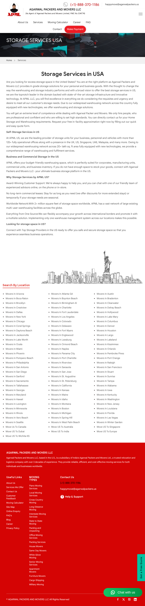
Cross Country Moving (36, 501)
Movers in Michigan (61, 413)
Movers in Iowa (104, 390)
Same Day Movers (37, 550)
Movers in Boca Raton (17, 298)
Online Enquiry (13, 511)
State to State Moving (35, 522)
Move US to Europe (107, 431)
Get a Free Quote (141, 567)
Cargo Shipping (36, 580)
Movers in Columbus (107, 321)
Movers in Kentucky (107, 394)
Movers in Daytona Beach (19, 330)
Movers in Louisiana (107, 408)
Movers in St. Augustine (63, 376)
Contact (57, 29)
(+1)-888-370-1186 (84, 4)
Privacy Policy (12, 528)
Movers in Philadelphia (17, 362)
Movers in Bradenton (107, 298)
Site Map (10, 507)
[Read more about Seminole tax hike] (140, 13)
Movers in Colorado (61, 321)
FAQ (88, 22)
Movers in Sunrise (106, 376)
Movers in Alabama (106, 385)
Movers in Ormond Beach (64, 344)
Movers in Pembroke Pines (110, 353)
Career (77, 22)
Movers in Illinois (14, 413)
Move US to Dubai (15, 431)
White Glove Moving (35, 556)
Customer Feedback (11, 497)
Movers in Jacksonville (17, 335)
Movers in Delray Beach (109, 307)
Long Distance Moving (36, 508)
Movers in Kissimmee (107, 344)
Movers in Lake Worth (17, 339)
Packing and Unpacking (35, 529)
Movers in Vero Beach (17, 417)
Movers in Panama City (63, 353)
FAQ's (9, 515)
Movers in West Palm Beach (65, 422)
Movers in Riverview (61, 362)
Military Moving (36, 584)
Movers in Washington (108, 399)
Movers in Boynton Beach (64, 298)
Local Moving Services (35, 494)
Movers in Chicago (15, 321)
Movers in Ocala (14, 344)
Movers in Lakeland (107, 339)
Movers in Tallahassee (17, 385)
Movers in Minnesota (16, 408)
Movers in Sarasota (61, 367)
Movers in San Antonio (17, 367)
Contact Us (11, 491)
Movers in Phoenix (15, 353)
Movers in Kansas (60, 390)
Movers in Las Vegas (107, 417)
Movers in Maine (59, 394)
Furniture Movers (37, 576)
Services (38, 22)
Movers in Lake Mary (107, 316)
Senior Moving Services (36, 563)
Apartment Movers (34, 570)
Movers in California (61, 385)
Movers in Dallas (14, 312)
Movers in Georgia (15, 390)
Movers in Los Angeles (62, 316)
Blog (8, 519)
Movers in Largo (105, 335)
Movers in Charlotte (61, 307)
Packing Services (37, 542)
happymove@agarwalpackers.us (122, 4)
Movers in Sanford (15, 376)
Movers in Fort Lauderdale (65, 312)
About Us (23, 22)
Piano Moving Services (35, 487)
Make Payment (75, 29)
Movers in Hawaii (14, 399)
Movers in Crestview (16, 307)
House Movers (36, 546)
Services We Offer (15, 487)
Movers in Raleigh (106, 362)
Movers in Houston (106, 330)
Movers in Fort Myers (62, 330)
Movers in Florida (105, 413)
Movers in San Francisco (109, 367)
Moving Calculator (58, 22)
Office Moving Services (36, 536)
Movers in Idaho (59, 399)
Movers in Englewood (62, 335)
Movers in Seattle (15, 422)
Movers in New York (16, 316)
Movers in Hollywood (107, 312)
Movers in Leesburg (61, 339)
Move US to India (60, 431)
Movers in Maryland (16, 394)
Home (9, 60)
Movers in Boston (60, 408)
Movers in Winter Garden (109, 422)
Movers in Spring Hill (61, 417)
